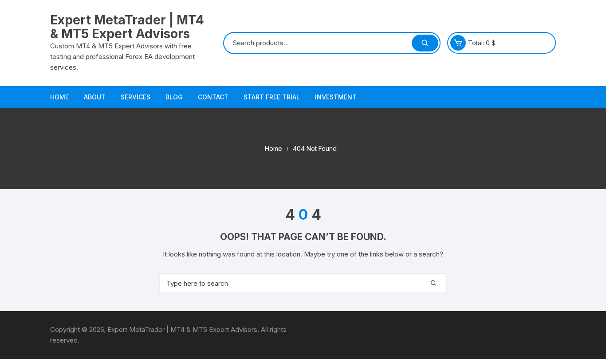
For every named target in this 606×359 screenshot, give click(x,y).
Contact (213, 97)
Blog (174, 97)
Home (59, 97)
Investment (336, 97)
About (95, 97)
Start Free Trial (272, 97)
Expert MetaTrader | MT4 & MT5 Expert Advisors (127, 26)
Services (135, 97)
